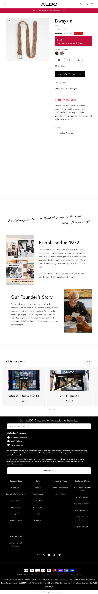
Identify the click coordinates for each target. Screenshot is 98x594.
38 (60, 60)
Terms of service (63, 575)
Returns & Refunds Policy (15, 494)
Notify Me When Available (70, 74)
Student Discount (82, 497)
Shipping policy (76, 575)
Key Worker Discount (82, 504)
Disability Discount (82, 510)
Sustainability (38, 501)
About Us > (88, 362)
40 (70, 60)
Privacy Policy (16, 514)
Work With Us (16, 536)
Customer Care (16, 481)
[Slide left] (43, 409)
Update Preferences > (60, 487)
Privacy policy (51, 575)
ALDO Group (38, 507)
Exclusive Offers (82, 481)
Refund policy (40, 575)
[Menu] (5, 4)
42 (79, 60)
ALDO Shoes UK (28, 575)
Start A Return (16, 501)
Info (38, 481)
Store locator (38, 494)
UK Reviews (38, 520)
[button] (81, 4)
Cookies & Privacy (60, 481)
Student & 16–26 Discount (82, 518)
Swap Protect (16, 507)
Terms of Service (15, 520)
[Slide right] (54, 409)
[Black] (57, 54)
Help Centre (15, 487)
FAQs (38, 514)
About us (38, 487)
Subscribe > (49, 471)
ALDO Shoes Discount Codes (82, 489)
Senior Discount (82, 526)
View (22, 401)
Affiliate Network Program (15, 544)
